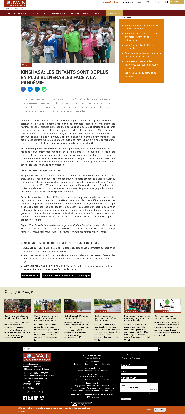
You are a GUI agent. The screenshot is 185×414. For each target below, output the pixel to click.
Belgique (82, 377)
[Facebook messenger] (30, 89)
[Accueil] (15, 4)
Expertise (91, 386)
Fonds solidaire (91, 370)
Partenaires (91, 388)
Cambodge (79, 379)
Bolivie (95, 377)
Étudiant (98, 13)
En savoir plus (24, 411)
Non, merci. (160, 410)
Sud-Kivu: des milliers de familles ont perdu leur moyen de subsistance (141, 36)
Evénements (109, 388)
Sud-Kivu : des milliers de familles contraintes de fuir (17, 317)
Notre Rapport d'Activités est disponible (76, 317)
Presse (87, 391)
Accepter (149, 410)
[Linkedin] (37, 89)
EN (166, 2)
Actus (100, 388)
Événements (128, 2)
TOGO (107, 379)
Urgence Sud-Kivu (110, 2)
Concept (80, 370)
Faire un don (114, 13)
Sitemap (95, 397)
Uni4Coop (75, 388)
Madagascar (90, 379)
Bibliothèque (103, 370)
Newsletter (177, 2)
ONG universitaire (103, 386)
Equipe (82, 388)
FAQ (147, 2)
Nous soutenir (92, 362)
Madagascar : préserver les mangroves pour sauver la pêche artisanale (141, 64)
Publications (78, 391)
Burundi (103, 377)
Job (139, 2)
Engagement (80, 386)
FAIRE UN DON (30, 275)
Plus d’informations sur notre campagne (66, 275)
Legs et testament (93, 364)
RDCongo (100, 379)
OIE (111, 391)
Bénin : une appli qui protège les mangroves (165, 317)
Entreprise (106, 364)
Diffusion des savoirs (99, 391)
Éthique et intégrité (91, 394)
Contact (157, 2)
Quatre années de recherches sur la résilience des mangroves (107, 318)
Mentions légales (107, 394)
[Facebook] (23, 89)
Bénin (89, 377)
